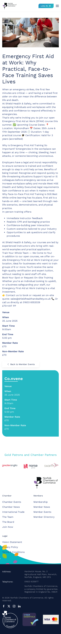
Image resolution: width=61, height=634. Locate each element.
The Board (8, 522)
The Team (7, 517)
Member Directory (43, 517)
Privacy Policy (10, 547)
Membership (40, 502)
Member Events (42, 512)
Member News (41, 507)
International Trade (13, 512)
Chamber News (11, 507)
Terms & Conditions (13, 552)
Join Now (7, 527)
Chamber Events (11, 502)
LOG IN (44, 6)
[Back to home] (9, 6)
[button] (57, 6)
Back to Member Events (22, 364)
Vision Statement (12, 542)
